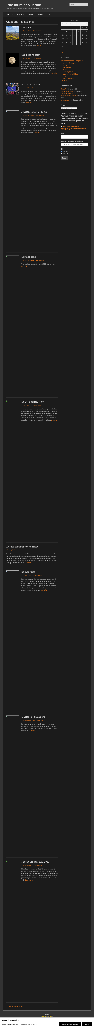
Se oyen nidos (28, 572)
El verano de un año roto (33, 717)
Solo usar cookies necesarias (70, 1024)
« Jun (62, 52)
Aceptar (87, 1024)
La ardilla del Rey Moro (32, 402)
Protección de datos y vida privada (72, 61)
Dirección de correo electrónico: (72, 141)
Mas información (33, 1024)
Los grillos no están (30, 55)
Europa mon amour (30, 84)
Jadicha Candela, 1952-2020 (35, 862)
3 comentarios (41, 720)
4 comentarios (36, 405)
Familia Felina (67, 67)
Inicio (7, 14)
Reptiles (65, 76)
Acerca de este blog (18, 14)
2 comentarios (37, 58)
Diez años (26, 27)
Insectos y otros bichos (70, 74)
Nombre (63, 133)
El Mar (65, 65)
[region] (47, 1022)
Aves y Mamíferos (69, 78)
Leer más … (40, 46)
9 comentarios (38, 865)
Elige (62, 149)
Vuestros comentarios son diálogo (22, 546)
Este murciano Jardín (23, 5)
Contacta (50, 14)
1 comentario (37, 30)
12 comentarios (37, 575)
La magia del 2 (28, 257)
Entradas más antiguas (14, 1006)
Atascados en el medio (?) (34, 112)
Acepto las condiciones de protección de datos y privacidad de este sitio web (73, 128)
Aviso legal (40, 14)
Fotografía (31, 14)
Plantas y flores (68, 72)
